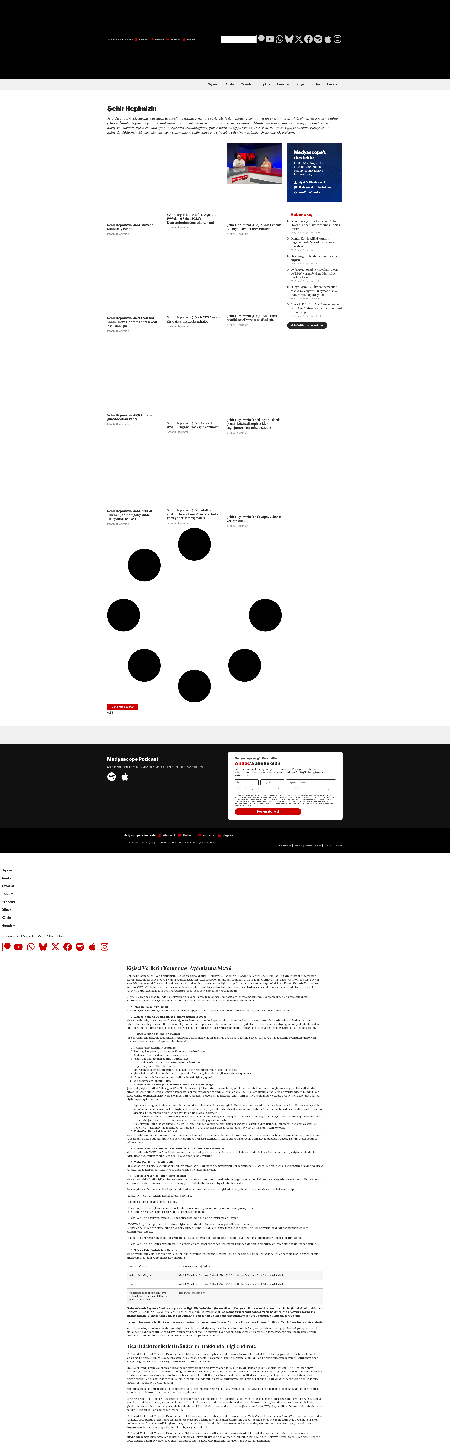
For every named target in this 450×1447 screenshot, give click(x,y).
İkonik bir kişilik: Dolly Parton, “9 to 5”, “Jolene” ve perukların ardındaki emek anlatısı (315, 225)
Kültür (316, 84)
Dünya (300, 84)
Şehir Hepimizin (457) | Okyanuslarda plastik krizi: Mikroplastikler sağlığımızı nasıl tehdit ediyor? (254, 424)
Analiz (230, 84)
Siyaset (213, 84)
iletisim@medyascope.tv (192, 1292)
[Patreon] (260, 39)
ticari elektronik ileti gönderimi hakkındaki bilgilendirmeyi (306, 789)
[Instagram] (337, 39)
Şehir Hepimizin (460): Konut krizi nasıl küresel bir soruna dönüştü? (252, 318)
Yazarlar (247, 84)
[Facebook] (308, 39)
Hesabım (333, 84)
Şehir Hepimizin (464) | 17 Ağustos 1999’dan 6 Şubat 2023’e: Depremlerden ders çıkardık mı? (191, 218)
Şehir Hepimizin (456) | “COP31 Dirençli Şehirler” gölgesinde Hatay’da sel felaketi (129, 515)
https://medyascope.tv (192, 990)
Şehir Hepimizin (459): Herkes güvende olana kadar (129, 417)
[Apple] (327, 39)
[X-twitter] (298, 39)
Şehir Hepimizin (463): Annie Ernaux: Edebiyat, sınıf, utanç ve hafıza (254, 227)
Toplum (265, 84)
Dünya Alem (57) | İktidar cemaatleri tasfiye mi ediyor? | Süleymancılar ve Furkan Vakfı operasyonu (314, 291)
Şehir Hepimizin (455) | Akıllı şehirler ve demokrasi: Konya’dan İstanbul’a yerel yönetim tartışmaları (194, 514)
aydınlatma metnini (274, 789)
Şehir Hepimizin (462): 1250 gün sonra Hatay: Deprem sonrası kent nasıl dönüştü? (132, 322)
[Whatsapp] (279, 39)
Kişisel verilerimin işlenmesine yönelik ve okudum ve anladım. (282, 790)
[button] (238, 18)
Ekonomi (283, 84)
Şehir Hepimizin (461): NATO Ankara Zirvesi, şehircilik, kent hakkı (193, 319)
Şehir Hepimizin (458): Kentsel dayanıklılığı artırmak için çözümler (193, 425)
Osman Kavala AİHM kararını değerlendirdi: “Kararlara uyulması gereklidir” (313, 242)
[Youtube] (269, 39)
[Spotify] (318, 39)
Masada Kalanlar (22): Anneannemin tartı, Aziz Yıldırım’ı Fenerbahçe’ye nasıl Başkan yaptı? (316, 308)
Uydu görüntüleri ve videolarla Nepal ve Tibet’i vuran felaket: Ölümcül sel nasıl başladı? (314, 273)
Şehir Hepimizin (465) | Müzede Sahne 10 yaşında (130, 227)
